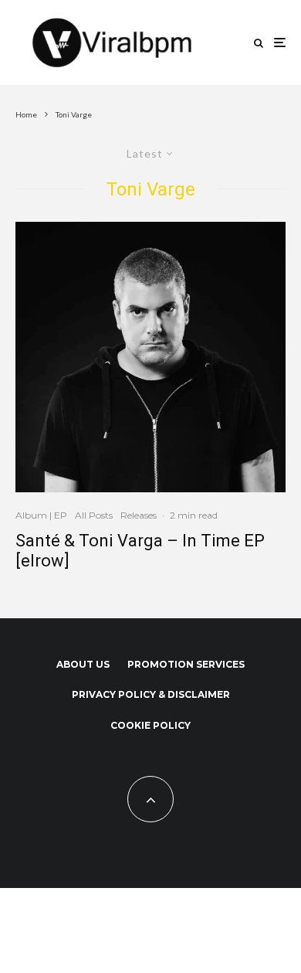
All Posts (94, 515)
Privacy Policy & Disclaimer (151, 694)
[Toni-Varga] (150, 357)
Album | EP (41, 515)
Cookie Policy (150, 725)
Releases (138, 515)
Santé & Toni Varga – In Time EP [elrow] (140, 550)
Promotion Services (186, 664)
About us (83, 664)
